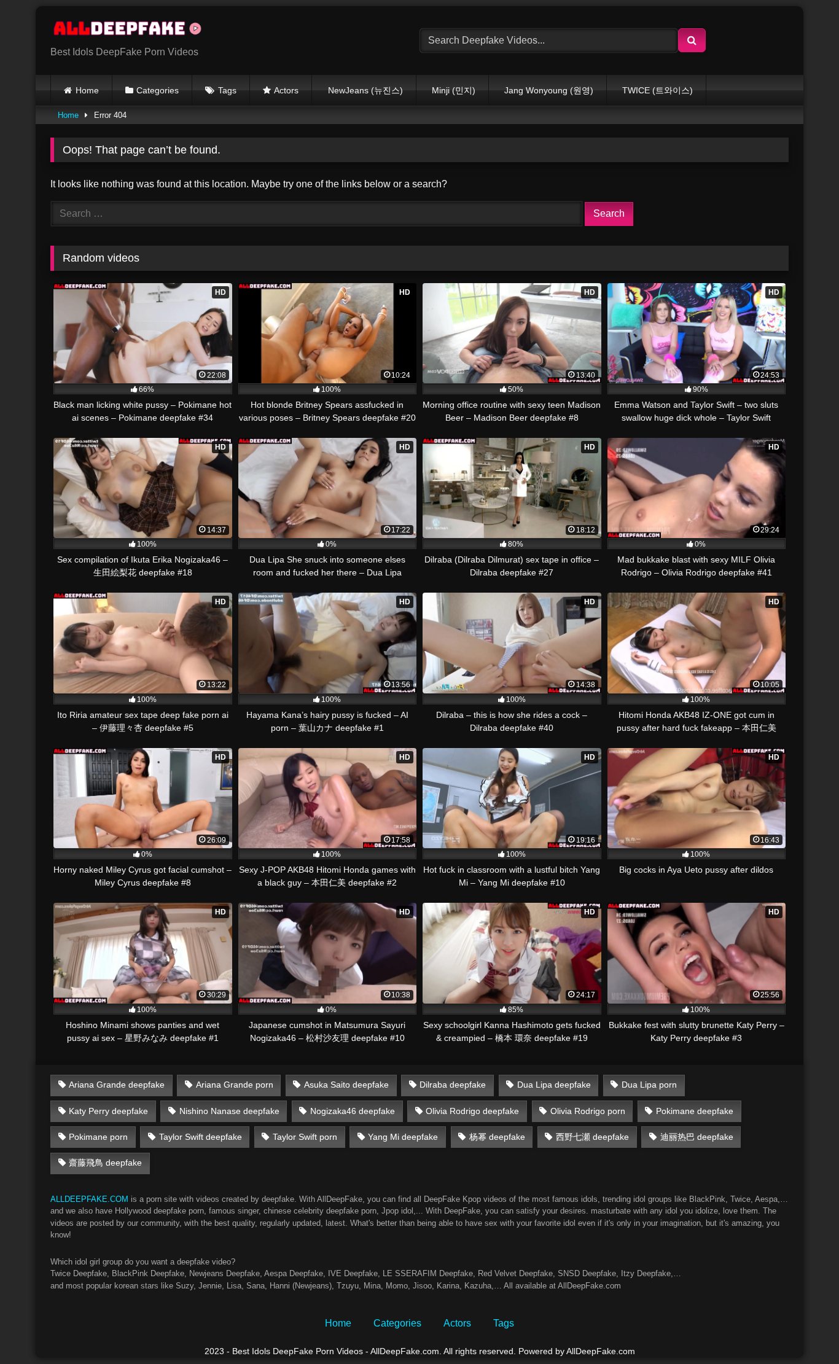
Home (87, 90)
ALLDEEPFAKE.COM (89, 1199)
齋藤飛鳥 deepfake (105, 1162)
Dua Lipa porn (649, 1084)
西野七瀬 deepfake (592, 1137)
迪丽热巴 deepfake (696, 1137)
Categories (157, 90)
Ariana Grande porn (234, 1084)
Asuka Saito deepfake (346, 1084)
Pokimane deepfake (694, 1111)
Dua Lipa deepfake (554, 1084)
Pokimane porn (98, 1137)
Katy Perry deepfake (108, 1111)
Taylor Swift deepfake (200, 1137)
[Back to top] (800, 1327)
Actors (286, 90)
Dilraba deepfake (452, 1084)
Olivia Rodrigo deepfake (472, 1111)
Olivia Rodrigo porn (587, 1111)
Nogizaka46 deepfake (352, 1111)
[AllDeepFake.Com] (133, 31)
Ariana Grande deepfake (117, 1084)
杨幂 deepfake (497, 1137)
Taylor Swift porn (305, 1137)
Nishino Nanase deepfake (229, 1111)
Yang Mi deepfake (403, 1137)
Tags (227, 90)
